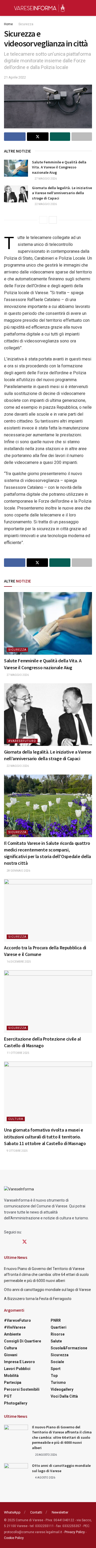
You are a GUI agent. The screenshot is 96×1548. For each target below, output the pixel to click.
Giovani (10, 1355)
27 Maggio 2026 (45, 178)
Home (8, 24)
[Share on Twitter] (38, 136)
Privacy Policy (75, 1532)
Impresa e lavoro (19, 1362)
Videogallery (62, 1389)
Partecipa (12, 1382)
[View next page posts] (53, 220)
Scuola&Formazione (69, 1348)
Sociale (57, 1362)
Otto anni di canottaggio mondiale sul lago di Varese (47, 1290)
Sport (56, 1369)
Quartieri (58, 1327)
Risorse (58, 1334)
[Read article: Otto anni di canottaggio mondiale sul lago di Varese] (16, 1471)
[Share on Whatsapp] (60, 136)
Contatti (36, 1512)
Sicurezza (25, 24)
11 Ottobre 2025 (17, 1052)
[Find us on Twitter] (24, 1242)
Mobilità (11, 1375)
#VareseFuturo (22, 741)
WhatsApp (12, 1512)
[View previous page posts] (43, 220)
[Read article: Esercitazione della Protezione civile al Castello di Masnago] (48, 1001)
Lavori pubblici (17, 1369)
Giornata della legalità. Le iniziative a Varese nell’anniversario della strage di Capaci (62, 193)
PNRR (56, 1320)
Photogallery (15, 1403)
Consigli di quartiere (22, 1341)
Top (54, 1375)
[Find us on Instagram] (15, 1242)
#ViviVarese (15, 1327)
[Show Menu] (6, 8)
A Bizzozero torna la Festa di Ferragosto (37, 1299)
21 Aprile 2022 (15, 77)
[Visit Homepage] (39, 8)
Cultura (15, 1119)
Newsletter (60, 1512)
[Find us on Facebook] (6, 1242)
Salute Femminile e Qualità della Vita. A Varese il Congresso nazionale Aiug (59, 167)
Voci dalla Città (64, 1396)
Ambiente (12, 1334)
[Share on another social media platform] (81, 136)
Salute (56, 1341)
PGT (8, 1396)
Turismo (58, 1382)
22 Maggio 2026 (45, 204)
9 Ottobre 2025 (17, 1150)
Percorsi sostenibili (21, 1389)
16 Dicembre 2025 (18, 961)
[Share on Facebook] (15, 136)
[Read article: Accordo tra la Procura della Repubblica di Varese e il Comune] (48, 910)
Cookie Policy (14, 1538)
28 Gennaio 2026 (18, 870)
